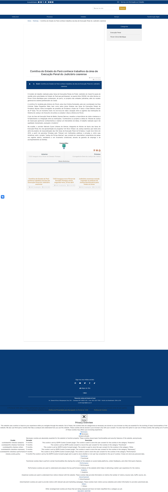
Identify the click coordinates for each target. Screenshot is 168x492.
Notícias (35, 21)
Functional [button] (84, 456)
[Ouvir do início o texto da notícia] (34, 84)
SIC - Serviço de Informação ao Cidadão (118, 2)
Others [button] (84, 484)
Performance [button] (84, 463)
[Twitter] (85, 383)
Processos (50, 16)
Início (29, 21)
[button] (38, 2)
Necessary (84, 434)
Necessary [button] (84, 432)
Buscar (122, 8)
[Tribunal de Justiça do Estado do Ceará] (38, 8)
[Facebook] (90, 383)
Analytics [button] (84, 470)
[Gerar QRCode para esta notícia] (94, 150)
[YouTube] (80, 383)
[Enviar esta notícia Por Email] (99, 150)
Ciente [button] (66, 412)
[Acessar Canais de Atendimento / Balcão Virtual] (163, 486)
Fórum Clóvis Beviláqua (118, 37)
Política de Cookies (100, 410)
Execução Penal (115, 32)
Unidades (83, 16)
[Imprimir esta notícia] (96, 150)
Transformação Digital (153, 16)
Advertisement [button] (84, 477)
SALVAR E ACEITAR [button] (84, 491)
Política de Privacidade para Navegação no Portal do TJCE (68, 410)
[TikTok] (94, 383)
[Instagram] (75, 383)
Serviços (116, 16)
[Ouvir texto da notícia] (29, 84)
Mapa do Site (85, 388)
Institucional (15, 16)
